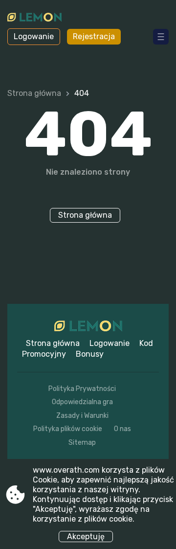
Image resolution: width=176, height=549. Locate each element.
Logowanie (34, 36)
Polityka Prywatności (82, 389)
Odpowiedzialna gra (82, 402)
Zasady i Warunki (82, 416)
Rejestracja (94, 36)
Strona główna (34, 93)
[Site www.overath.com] (34, 18)
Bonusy (90, 354)
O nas (122, 429)
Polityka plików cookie (67, 429)
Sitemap (82, 442)
